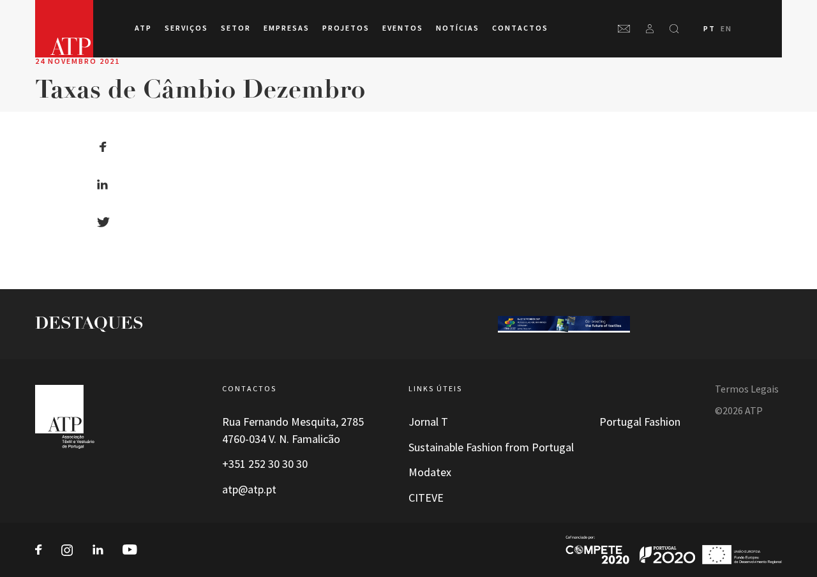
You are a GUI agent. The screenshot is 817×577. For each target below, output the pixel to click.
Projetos (346, 28)
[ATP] (64, 28)
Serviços (186, 28)
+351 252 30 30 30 (265, 464)
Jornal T (428, 422)
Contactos (520, 28)
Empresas (287, 28)
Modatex (429, 472)
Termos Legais (747, 389)
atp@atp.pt (249, 489)
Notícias (457, 28)
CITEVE (426, 498)
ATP (143, 28)
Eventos (402, 28)
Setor (236, 28)
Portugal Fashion (639, 422)
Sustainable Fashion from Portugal (491, 447)
